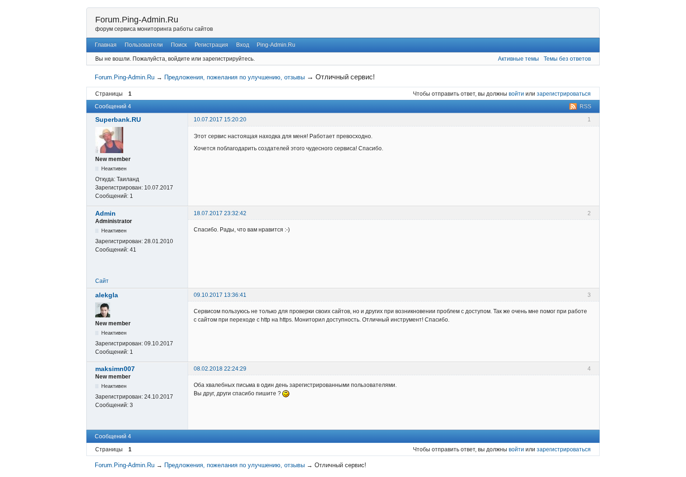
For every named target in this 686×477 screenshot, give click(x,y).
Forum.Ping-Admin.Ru (136, 19)
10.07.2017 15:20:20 (220, 119)
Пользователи (144, 45)
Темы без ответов (567, 59)
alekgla (106, 295)
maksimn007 (115, 368)
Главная (106, 45)
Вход (242, 45)
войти (516, 94)
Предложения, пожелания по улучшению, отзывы (234, 77)
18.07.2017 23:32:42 (220, 213)
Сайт (102, 281)
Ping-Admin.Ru (276, 45)
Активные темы (518, 59)
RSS (585, 106)
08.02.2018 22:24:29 (220, 368)
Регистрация (211, 45)
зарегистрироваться (564, 94)
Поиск (179, 45)
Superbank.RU (118, 119)
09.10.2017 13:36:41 (220, 295)
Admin (105, 213)
